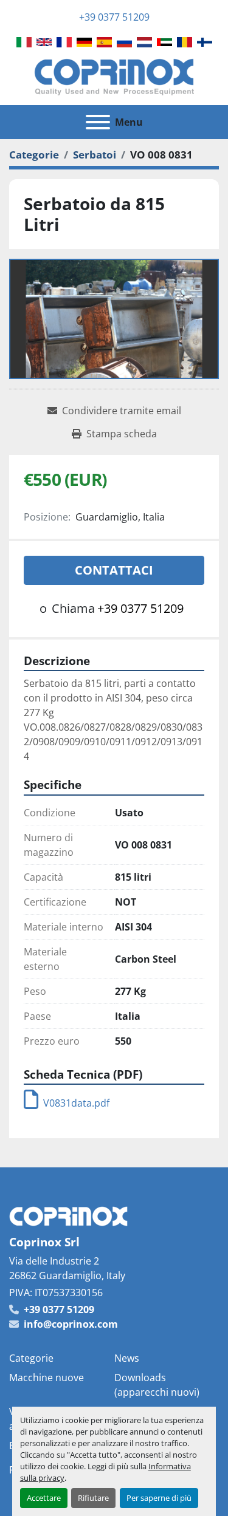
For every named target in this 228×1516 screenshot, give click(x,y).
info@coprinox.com (71, 1324)
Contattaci (114, 570)
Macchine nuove (46, 1377)
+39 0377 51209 (114, 17)
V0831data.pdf (76, 1103)
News (126, 1358)
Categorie (31, 1358)
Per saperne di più (159, 1497)
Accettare (44, 1497)
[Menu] (98, 122)
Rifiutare (93, 1497)
